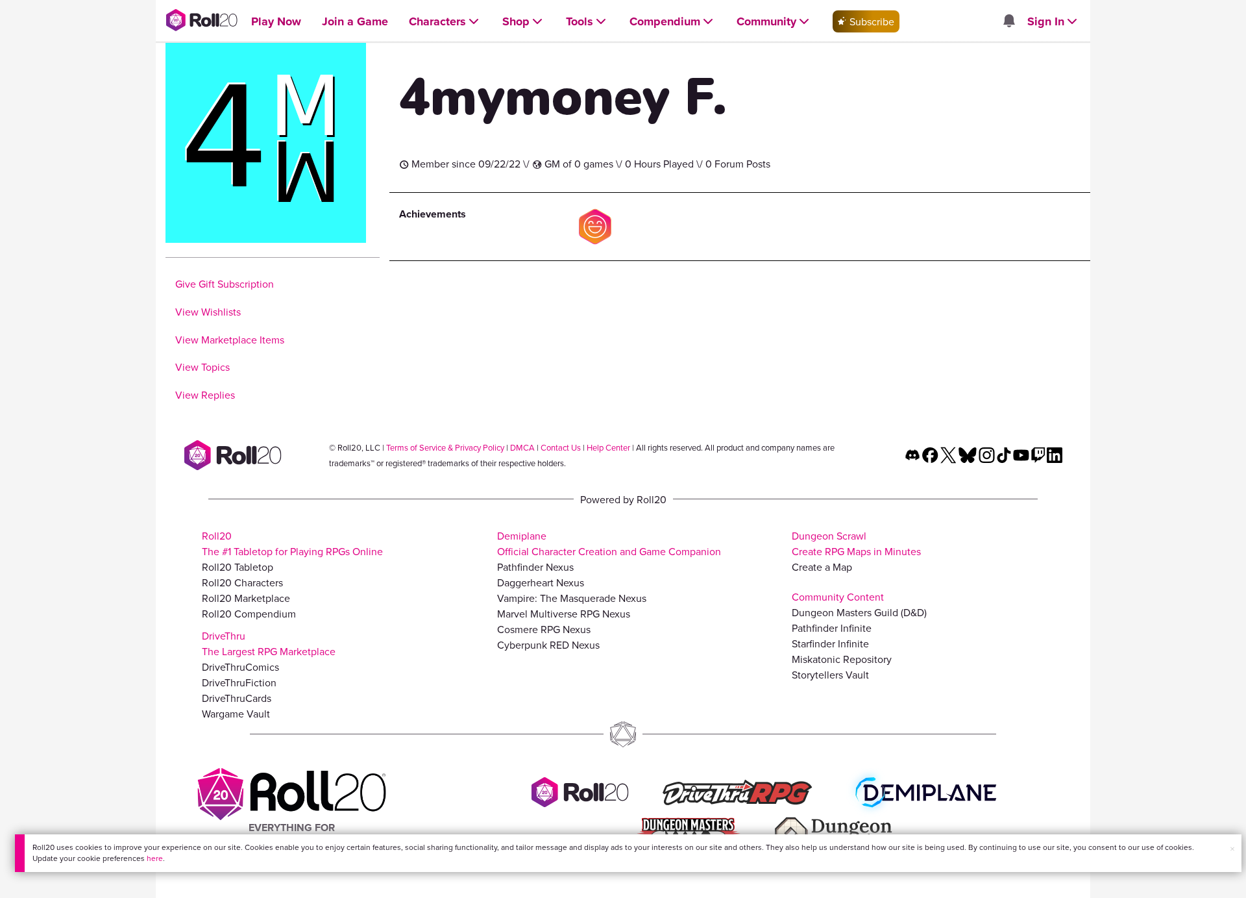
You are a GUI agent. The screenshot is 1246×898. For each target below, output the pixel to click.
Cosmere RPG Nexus (544, 629)
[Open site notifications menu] (1008, 21)
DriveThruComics (240, 667)
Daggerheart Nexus (540, 582)
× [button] (1232, 849)
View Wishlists (208, 312)
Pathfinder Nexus (535, 567)
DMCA (522, 447)
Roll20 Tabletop (237, 567)
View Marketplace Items (229, 339)
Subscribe (870, 21)
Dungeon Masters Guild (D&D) (859, 612)
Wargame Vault (236, 713)
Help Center (608, 447)
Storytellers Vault (830, 674)
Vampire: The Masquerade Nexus (571, 598)
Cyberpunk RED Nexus (548, 645)
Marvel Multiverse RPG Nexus (563, 613)
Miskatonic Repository (842, 659)
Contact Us (561, 447)
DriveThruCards (236, 698)
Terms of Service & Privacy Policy (445, 447)
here (155, 858)
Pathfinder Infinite (832, 628)
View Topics (202, 367)
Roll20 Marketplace (246, 598)
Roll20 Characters (242, 582)
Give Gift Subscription (224, 284)
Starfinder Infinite (830, 643)
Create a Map (822, 567)
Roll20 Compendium (249, 613)
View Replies (205, 395)
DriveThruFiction (239, 682)
